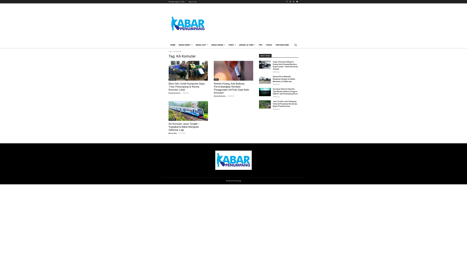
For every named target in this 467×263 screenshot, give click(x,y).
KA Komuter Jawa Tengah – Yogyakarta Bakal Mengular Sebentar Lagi (184, 126)
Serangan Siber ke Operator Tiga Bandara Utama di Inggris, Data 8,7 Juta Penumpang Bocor (285, 91)
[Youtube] (297, 1)
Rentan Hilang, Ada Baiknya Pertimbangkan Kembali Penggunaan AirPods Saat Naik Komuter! (231, 88)
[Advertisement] (252, 24)
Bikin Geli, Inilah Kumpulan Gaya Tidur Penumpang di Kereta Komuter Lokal (187, 86)
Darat (216, 79)
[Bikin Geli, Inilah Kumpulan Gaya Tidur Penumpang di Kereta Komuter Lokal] (188, 71)
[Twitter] (293, 1)
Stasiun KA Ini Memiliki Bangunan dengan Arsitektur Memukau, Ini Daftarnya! (284, 79)
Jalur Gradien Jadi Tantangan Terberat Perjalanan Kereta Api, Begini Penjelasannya (285, 103)
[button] (295, 45)
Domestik (172, 79)
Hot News (172, 120)
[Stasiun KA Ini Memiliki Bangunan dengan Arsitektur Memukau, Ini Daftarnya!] (265, 79)
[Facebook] (287, 1)
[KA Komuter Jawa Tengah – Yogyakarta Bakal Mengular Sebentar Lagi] (188, 111)
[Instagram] (290, 1)
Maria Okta (173, 133)
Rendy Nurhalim (174, 93)
